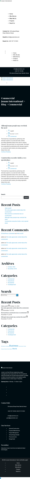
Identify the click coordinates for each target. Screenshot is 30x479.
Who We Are (12, 16)
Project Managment (14, 432)
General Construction (14, 428)
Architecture (3, 346)
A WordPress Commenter (8, 233)
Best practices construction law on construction (14, 313)
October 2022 (11, 267)
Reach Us (12, 23)
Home (11, 14)
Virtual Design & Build (14, 434)
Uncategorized (12, 284)
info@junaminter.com (13, 37)
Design (2, 349)
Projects (11, 21)
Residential (11, 282)
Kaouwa (5, 349)
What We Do (12, 18)
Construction (21, 346)
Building (7, 346)
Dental (24, 346)
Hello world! (8, 208)
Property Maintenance (14, 430)
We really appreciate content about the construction (15, 308)
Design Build (12, 439)
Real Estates (9, 349)
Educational (11, 281)
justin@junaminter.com (12, 418)
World (14, 349)
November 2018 (12, 268)
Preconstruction (13, 437)
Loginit (26, 460)
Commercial (13, 136)
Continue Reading (6, 152)
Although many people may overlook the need (13, 317)
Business (13, 345)
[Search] (17, 295)
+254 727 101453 (19, 71)
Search (3, 194)
